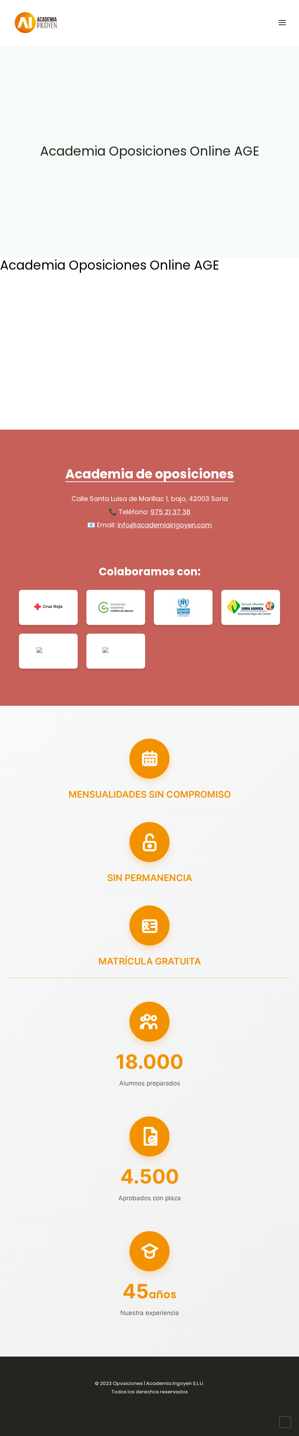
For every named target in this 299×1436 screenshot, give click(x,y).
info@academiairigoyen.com (164, 524)
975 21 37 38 (170, 511)
